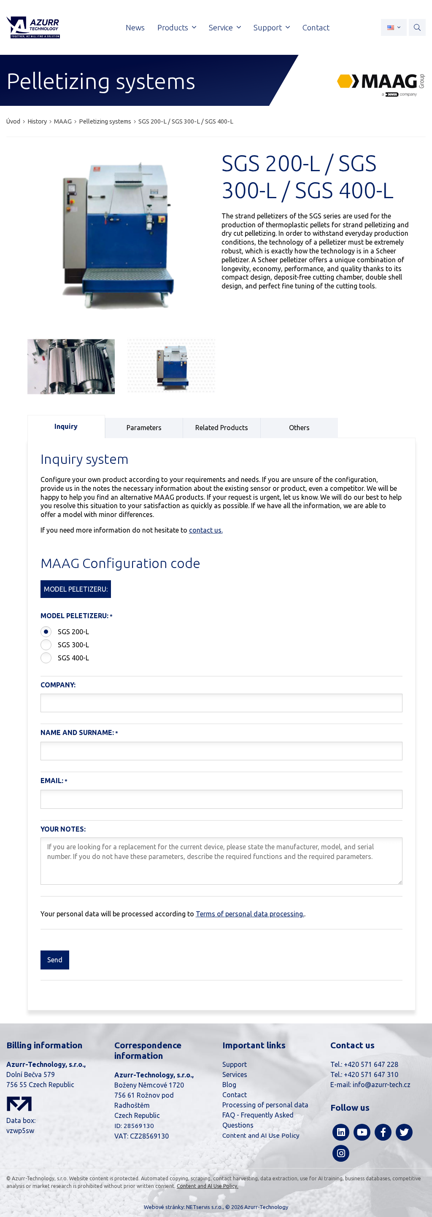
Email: (51, 780)
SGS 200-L (73, 631)
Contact (234, 1095)
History (37, 121)
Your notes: (63, 829)
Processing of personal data (265, 1105)
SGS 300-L (73, 645)
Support (234, 1064)
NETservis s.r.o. (204, 1207)
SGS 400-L (73, 658)
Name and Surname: (77, 732)
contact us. (206, 530)
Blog (229, 1084)
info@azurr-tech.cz (381, 1084)
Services (234, 1074)
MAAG (63, 121)
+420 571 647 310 (371, 1074)
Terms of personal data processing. (250, 914)
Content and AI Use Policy (261, 1135)
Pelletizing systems (105, 121)
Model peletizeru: (74, 615)
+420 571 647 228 (371, 1064)
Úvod (13, 121)
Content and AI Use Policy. (207, 1186)
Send (54, 960)
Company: (58, 685)
